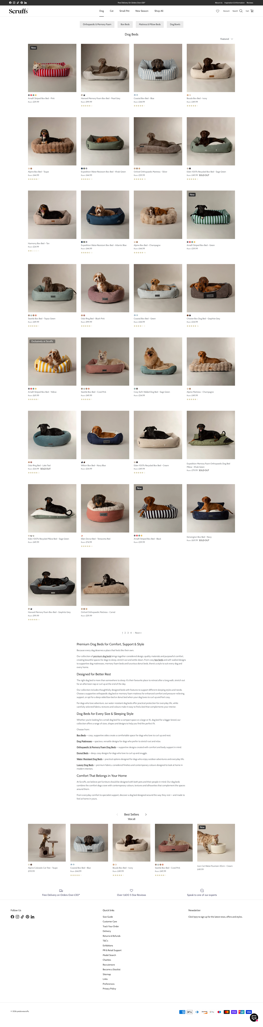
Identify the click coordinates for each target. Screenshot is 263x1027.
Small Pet (124, 10)
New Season (141, 10)
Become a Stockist (111, 969)
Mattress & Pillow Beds (150, 24)
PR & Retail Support (112, 950)
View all (131, 819)
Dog (101, 10)
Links (105, 979)
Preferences (108, 984)
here (195, 916)
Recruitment (109, 964)
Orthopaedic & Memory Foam (97, 24)
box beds (158, 660)
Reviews (250, 3)
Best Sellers (131, 814)
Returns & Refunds (111, 936)
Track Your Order (111, 926)
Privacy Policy (109, 988)
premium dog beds (102, 656)
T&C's (105, 940)
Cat (111, 10)
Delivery (107, 931)
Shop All (158, 10)
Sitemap (107, 974)
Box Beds (125, 24)
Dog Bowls (175, 24)
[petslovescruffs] (18, 11)
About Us (218, 3)
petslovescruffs (23, 1011)
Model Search (109, 955)
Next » (138, 632)
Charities (107, 960)
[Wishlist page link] (217, 10)
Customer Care (110, 921)
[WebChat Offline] (254, 1017)
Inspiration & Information (234, 3)
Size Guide (108, 916)
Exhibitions (108, 945)
